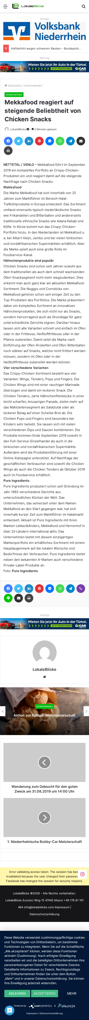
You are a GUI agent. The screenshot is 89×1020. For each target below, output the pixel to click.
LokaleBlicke (18, 129)
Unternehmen (33, 85)
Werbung (44, 57)
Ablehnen (17, 993)
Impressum (62, 907)
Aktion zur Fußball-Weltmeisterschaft (44, 715)
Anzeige (44, 18)
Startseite (14, 85)
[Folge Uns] (82, 874)
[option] (44, 711)
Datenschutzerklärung (44, 914)
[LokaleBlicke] (28, 6)
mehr (71, 993)
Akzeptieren (45, 993)
